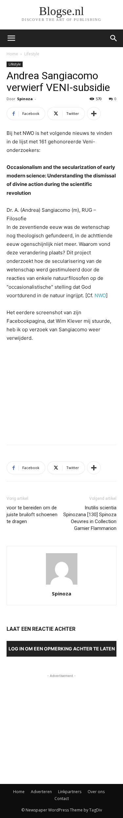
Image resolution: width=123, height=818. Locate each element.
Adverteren (41, 791)
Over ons (96, 791)
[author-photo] (61, 584)
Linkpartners (69, 791)
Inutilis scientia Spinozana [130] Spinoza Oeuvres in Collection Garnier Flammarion (89, 518)
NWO (100, 295)
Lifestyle (31, 54)
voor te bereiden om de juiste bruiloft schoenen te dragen (32, 514)
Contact (61, 798)
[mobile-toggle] (11, 38)
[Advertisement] (61, 392)
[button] (114, 38)
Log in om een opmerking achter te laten (62, 648)
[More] (94, 113)
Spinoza (25, 98)
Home (12, 54)
